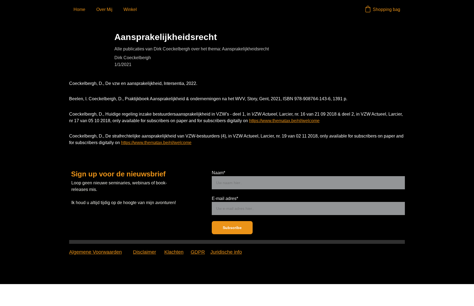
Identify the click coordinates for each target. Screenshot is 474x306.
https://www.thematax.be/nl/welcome (284, 120)
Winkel (130, 9)
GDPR (198, 252)
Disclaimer (144, 252)
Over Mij (104, 9)
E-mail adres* (225, 198)
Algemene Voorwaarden (95, 252)
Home (79, 9)
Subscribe (232, 227)
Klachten (174, 252)
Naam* (218, 172)
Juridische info (226, 252)
